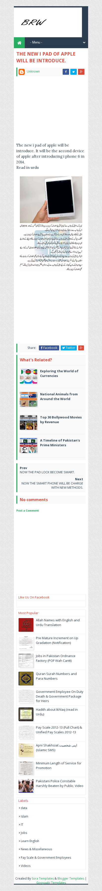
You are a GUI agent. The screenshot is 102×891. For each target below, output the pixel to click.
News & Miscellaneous (36, 849)
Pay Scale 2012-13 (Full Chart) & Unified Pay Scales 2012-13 (59, 729)
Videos (25, 866)
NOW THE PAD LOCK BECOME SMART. (47, 472)
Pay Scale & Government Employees (46, 857)
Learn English (30, 841)
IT (22, 824)
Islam (24, 816)
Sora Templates (43, 878)
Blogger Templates (70, 878)
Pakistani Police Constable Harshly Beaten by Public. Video (59, 783)
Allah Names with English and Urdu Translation (58, 622)
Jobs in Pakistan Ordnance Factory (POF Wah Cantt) (56, 658)
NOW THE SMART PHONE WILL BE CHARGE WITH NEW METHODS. (52, 485)
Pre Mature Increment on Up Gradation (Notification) (57, 640)
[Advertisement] (51, 111)
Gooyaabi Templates (51, 883)
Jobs (24, 833)
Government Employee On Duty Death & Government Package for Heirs (59, 696)
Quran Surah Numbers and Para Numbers (56, 675)
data (24, 808)
